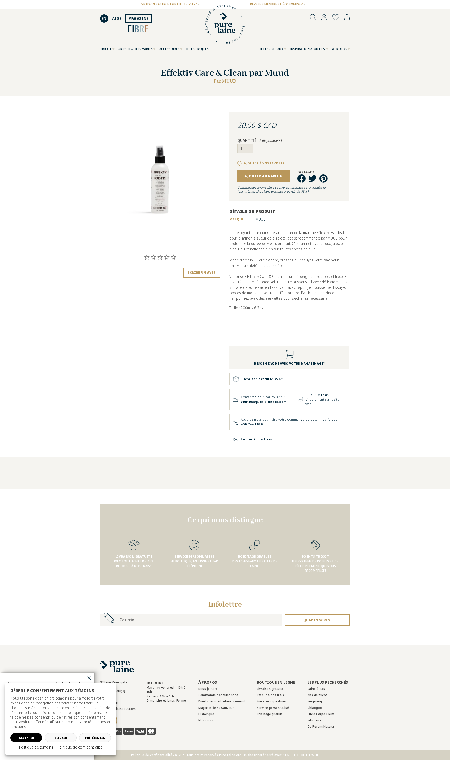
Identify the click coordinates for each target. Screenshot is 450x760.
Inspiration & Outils (307, 49)
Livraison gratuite (270, 689)
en (104, 18)
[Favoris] (335, 17)
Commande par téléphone (218, 695)
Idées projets (197, 49)
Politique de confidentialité (79, 747)
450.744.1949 (251, 424)
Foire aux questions (272, 701)
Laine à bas (316, 689)
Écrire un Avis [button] (202, 272)
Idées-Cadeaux (271, 49)
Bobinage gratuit (269, 714)
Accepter (26, 738)
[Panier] (347, 17)
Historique (206, 714)
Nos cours (206, 720)
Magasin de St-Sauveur (216, 708)
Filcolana (314, 720)
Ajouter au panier (263, 176)
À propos (339, 49)
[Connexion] (324, 17)
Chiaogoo (315, 708)
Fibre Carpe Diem (321, 714)
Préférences (95, 738)
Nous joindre (208, 689)
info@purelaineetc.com (118, 709)
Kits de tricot (317, 695)
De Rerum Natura (321, 726)
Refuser (60, 738)
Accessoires (169, 49)
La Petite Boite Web (301, 755)
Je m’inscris (317, 619)
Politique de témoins (36, 747)
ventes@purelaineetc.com (263, 402)
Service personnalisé (273, 708)
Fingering (315, 701)
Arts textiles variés (135, 49)
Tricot (106, 49)
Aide (116, 18)
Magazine (138, 18)
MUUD (229, 81)
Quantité (259, 140)
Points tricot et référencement (221, 701)
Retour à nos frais (270, 695)
